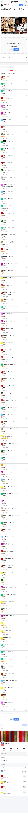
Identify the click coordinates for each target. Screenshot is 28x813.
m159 (4, 594)
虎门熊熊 (5, 673)
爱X (4, 119)
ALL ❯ (26, 767)
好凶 (4, 608)
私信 (25, 5)
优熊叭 (4, 695)
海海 (4, 105)
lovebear (5, 443)
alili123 (4, 776)
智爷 (4, 313)
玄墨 (4, 162)
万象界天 (5, 277)
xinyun (5, 702)
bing (4, 76)
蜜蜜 (4, 285)
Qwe (4, 263)
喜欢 (4, 88)
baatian (5, 536)
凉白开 (4, 270)
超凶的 (4, 141)
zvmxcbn (5, 637)
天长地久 (5, 421)
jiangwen (5, 493)
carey (4, 299)
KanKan (5, 385)
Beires (4, 500)
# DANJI (8, 67)
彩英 (4, 134)
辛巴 (4, 666)
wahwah (5, 623)
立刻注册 (16, 49)
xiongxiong (6, 508)
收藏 (25, 57)
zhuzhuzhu (6, 659)
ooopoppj (5, 242)
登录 (11, 49)
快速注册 (16, 719)
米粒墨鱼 (5, 522)
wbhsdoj (5, 515)
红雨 (4, 83)
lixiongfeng (6, 364)
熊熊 (4, 457)
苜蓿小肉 (5, 378)
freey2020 (5, 148)
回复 (26, 80)
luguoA (5, 558)
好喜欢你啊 (5, 321)
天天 (4, 479)
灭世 (4, 191)
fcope (4, 342)
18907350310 (6, 328)
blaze (4, 436)
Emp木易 (5, 292)
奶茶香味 (5, 335)
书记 (4, 155)
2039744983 (6, 400)
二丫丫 (4, 213)
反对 (7, 88)
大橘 (4, 486)
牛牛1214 (5, 112)
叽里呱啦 (5, 177)
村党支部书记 (6, 544)
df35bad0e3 (6, 357)
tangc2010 (5, 680)
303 (4, 786)
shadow (5, 393)
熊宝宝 (4, 572)
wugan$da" (6, 551)
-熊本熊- (7, 743)
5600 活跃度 (12, 745)
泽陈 (4, 407)
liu (3, 98)
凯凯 (4, 450)
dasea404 (5, 630)
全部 (2, 67)
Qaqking (5, 184)
